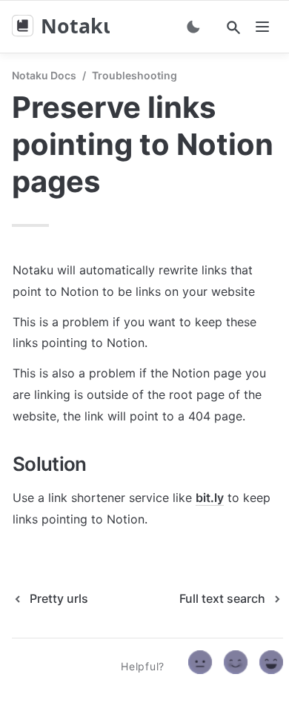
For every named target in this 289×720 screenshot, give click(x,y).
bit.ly (210, 497)
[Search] (233, 27)
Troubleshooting (134, 75)
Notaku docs (44, 75)
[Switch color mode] (193, 26)
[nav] (262, 27)
